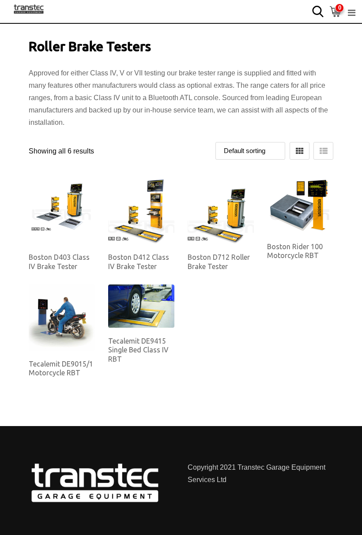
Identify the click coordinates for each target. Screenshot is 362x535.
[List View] (323, 151)
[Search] (318, 11)
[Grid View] (299, 151)
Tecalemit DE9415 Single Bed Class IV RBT (138, 350)
